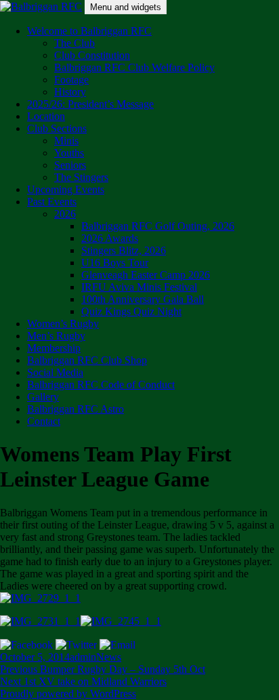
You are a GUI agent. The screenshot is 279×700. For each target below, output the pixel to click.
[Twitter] (76, 644)
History (70, 92)
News (108, 657)
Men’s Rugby (56, 336)
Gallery (43, 397)
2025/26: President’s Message (90, 104)
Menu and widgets (125, 7)
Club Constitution (92, 55)
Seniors (70, 165)
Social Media (55, 372)
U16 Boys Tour (114, 262)
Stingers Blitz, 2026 (123, 250)
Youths (69, 153)
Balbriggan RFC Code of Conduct (101, 384)
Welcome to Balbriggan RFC (89, 31)
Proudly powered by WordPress (68, 693)
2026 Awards (109, 238)
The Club (74, 43)
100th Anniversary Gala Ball (142, 299)
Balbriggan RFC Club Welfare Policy (134, 67)
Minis (66, 140)
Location (46, 116)
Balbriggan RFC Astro (75, 409)
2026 (65, 214)
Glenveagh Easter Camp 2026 (145, 275)
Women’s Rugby (63, 323)
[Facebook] (26, 644)
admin (83, 657)
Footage (71, 79)
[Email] (117, 644)
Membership (54, 348)
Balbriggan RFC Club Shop (87, 360)
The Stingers (81, 177)
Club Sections (57, 128)
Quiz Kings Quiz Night (131, 311)
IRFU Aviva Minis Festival (139, 287)
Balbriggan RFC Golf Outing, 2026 (157, 226)
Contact (43, 421)
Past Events (52, 201)
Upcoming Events (65, 189)
